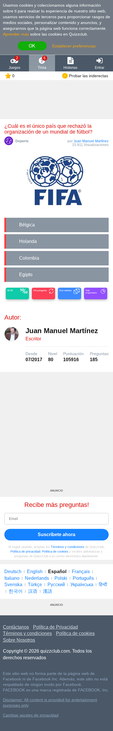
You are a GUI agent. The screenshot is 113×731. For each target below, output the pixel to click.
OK (32, 45)
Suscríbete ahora (56, 534)
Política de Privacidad (55, 627)
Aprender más (16, 34)
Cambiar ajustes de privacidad (31, 715)
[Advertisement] (56, 432)
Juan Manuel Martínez (91, 141)
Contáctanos (16, 627)
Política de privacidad (25, 551)
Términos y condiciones (67, 547)
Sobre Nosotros (19, 640)
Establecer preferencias (74, 46)
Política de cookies (55, 551)
